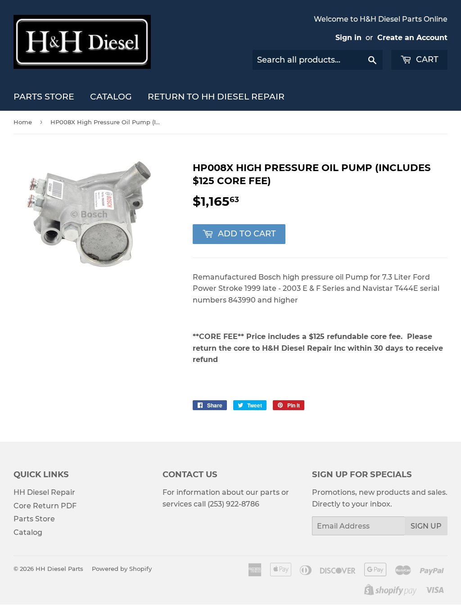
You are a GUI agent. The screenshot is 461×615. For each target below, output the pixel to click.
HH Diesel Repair (44, 492)
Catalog (111, 96)
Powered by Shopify (122, 568)
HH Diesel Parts (59, 568)
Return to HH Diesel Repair (216, 96)
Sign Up (426, 526)
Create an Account (412, 37)
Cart (426, 59)
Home (23, 122)
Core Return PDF (45, 506)
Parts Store (44, 96)
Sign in (348, 37)
